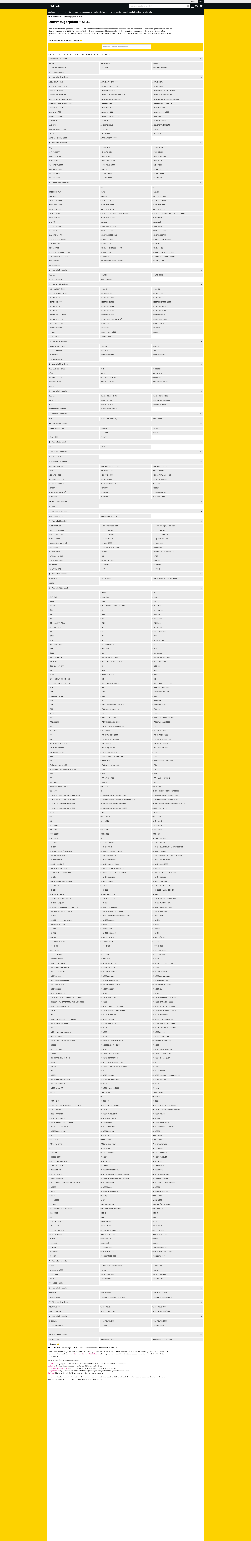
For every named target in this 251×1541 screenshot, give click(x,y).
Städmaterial (57, 17)
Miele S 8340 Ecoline (92, 1354)
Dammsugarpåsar (70, 17)
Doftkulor (51, 1373)
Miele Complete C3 (77, 1354)
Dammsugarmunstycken (57, 1368)
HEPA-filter (51, 1363)
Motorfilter (52, 1366)
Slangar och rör (54, 1371)
